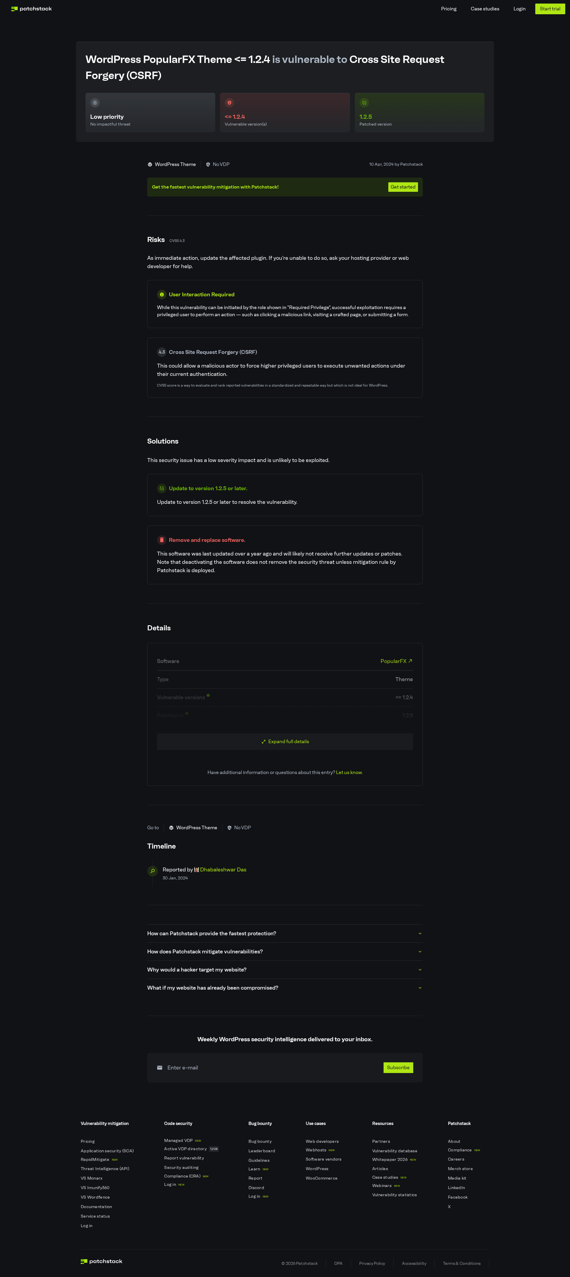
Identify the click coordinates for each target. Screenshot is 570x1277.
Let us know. (349, 772)
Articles (380, 1168)
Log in (87, 1225)
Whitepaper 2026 (394, 1159)
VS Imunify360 (96, 1187)
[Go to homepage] (102, 1263)
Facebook (458, 1197)
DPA (338, 1263)
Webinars (386, 1185)
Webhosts (320, 1150)
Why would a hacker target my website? (196, 969)
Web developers (323, 1141)
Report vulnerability (184, 1158)
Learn (258, 1169)
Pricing (449, 9)
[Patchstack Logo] (31, 9)
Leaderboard (262, 1150)
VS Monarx (92, 1178)
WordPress (318, 1168)
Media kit (458, 1178)
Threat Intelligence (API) (105, 1168)
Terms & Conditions (462, 1263)
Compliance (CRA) (186, 1176)
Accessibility (414, 1263)
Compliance (464, 1150)
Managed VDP (182, 1140)
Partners (381, 1141)
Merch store (461, 1168)
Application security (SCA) (108, 1150)
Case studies (485, 9)
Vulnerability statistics (395, 1194)
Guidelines (259, 1160)
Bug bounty (260, 1141)
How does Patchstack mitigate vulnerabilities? (205, 951)
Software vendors (324, 1159)
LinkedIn (457, 1187)
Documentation (97, 1206)
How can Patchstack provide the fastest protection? (211, 933)
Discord (256, 1187)
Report (256, 1178)
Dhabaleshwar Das (223, 869)
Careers (456, 1159)
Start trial (550, 9)
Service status (96, 1216)
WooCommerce (322, 1178)
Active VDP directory (191, 1148)
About (455, 1141)
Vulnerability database (395, 1150)
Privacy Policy (372, 1263)
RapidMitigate (99, 1159)
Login (520, 9)
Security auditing (182, 1167)
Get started (403, 187)
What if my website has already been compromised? (212, 988)
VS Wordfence (96, 1197)
